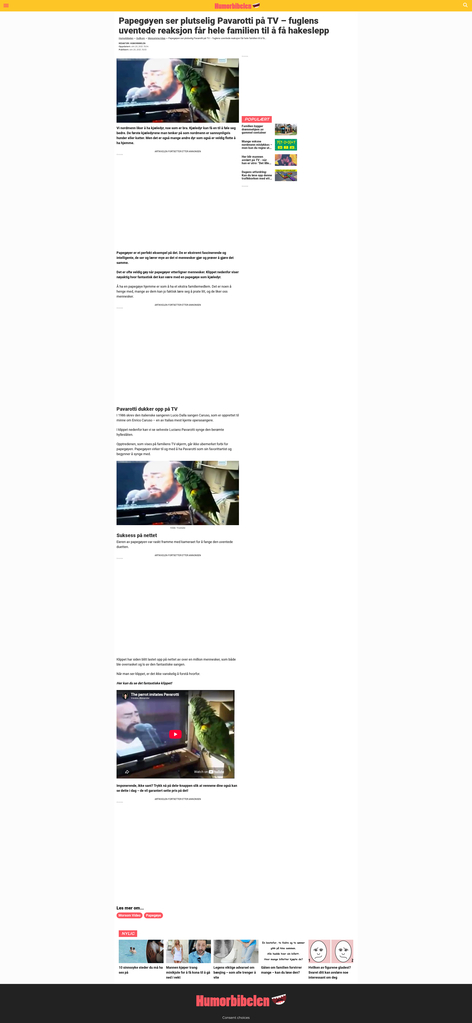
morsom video (129, 915)
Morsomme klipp (156, 38)
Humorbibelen (126, 38)
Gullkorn (140, 38)
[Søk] (466, 6)
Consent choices (236, 1018)
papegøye (153, 915)
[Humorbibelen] (234, 6)
